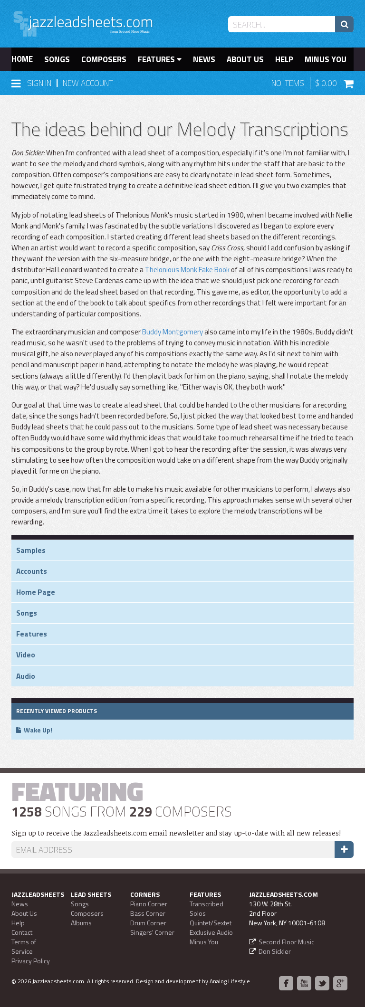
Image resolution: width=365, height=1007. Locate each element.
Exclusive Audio (211, 932)
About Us (245, 59)
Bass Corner (147, 913)
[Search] (344, 24)
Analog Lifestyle (230, 981)
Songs (57, 59)
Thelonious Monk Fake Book (187, 269)
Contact (21, 932)
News (204, 59)
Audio (25, 676)
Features (157, 59)
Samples (31, 550)
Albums (81, 923)
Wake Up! (38, 730)
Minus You (325, 59)
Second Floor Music (286, 942)
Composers (103, 59)
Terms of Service (23, 946)
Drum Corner (148, 923)
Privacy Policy (30, 961)
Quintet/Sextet (210, 923)
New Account (88, 83)
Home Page (35, 592)
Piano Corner (148, 904)
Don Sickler (275, 951)
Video (25, 654)
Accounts (31, 571)
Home (22, 59)
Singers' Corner (152, 932)
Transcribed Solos (206, 908)
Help (284, 59)
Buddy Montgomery (172, 331)
